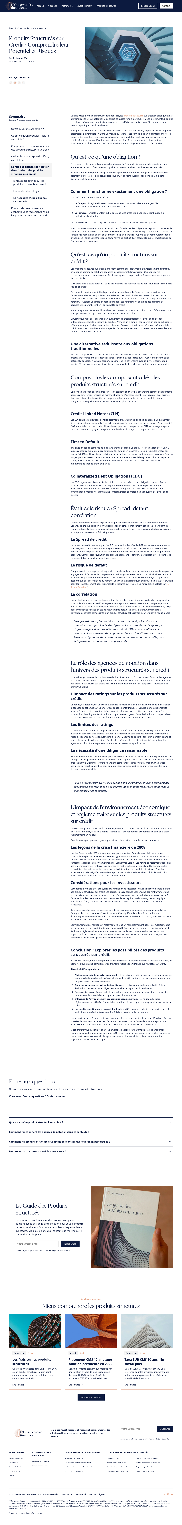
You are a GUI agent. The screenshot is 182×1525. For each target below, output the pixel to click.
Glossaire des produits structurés (118, 1467)
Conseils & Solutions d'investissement (78, 1463)
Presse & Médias (14, 1471)
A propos (52, 5)
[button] (108, 6)
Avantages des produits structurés (148, 1463)
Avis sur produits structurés (116, 1463)
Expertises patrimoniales (40, 1461)
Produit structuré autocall (145, 1471)
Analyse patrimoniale (39, 1466)
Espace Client (148, 5)
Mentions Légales (97, 1494)
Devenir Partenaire (15, 1467)
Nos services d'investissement (75, 1458)
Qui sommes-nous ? (16, 1458)
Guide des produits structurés (117, 1471)
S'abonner (165, 1428)
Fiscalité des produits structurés (147, 1458)
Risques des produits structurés (147, 1467)
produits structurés (133, 115)
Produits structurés (113, 1458)
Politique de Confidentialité (60, 1250)
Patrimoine (67, 5)
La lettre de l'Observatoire (74, 1471)
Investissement (84, 5)
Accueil (40, 5)
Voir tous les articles (91, 1397)
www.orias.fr (124, 1501)
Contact (166, 5)
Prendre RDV (13, 1463)
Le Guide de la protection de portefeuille (79, 1467)
